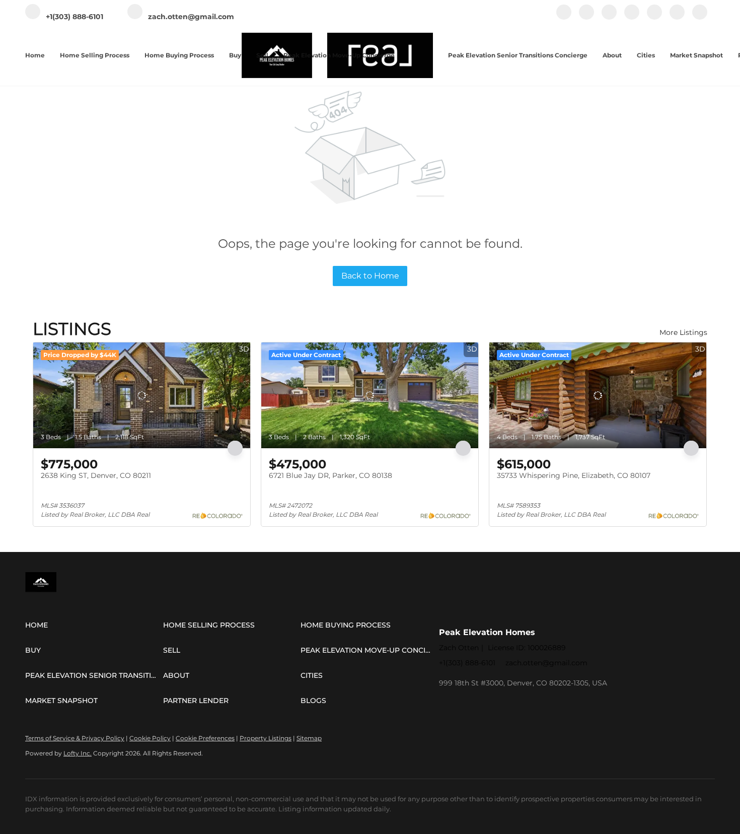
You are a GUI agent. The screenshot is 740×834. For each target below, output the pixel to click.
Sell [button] (262, 55)
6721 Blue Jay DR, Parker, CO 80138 (330, 475)
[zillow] (631, 17)
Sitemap (309, 738)
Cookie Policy (150, 738)
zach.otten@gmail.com (546, 662)
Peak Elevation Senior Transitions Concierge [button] (517, 55)
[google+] (699, 17)
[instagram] (654, 17)
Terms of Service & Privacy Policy (74, 738)
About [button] (612, 55)
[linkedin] (586, 17)
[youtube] (677, 17)
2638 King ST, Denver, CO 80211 (96, 475)
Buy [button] (235, 55)
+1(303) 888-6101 (467, 662)
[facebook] (563, 17)
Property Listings (265, 738)
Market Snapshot (696, 55)
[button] (94, 625)
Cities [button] (646, 55)
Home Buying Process (179, 55)
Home (35, 55)
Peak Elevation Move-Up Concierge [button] (339, 55)
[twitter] (609, 17)
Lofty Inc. (77, 753)
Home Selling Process (94, 55)
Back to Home (370, 276)
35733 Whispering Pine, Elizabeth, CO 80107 (573, 475)
